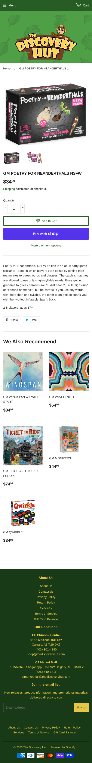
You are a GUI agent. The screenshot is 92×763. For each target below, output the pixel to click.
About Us (46, 586)
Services (46, 608)
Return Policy (46, 602)
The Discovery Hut (34, 747)
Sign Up (81, 707)
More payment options (46, 245)
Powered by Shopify (62, 747)
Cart (85, 5)
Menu (12, 5)
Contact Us (46, 591)
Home (6, 68)
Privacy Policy (46, 597)
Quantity (9, 200)
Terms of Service (46, 613)
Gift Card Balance (46, 619)
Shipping (9, 189)
